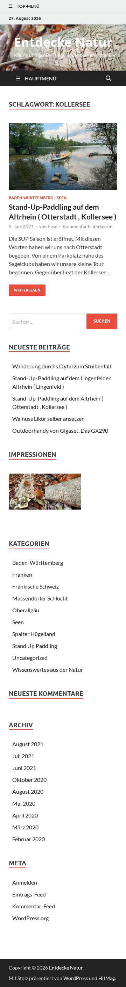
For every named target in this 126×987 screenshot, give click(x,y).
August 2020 (27, 791)
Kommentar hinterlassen (87, 226)
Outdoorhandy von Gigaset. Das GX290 (60, 430)
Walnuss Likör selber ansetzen (48, 418)
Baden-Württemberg (31, 197)
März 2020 (25, 827)
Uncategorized (30, 657)
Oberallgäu (25, 610)
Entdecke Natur (63, 42)
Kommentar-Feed (33, 906)
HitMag (106, 978)
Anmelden (24, 882)
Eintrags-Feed (29, 894)
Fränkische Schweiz (35, 586)
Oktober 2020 (29, 779)
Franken (22, 574)
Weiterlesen (24, 288)
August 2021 (27, 744)
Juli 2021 (23, 755)
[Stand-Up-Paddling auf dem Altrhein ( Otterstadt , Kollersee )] (63, 156)
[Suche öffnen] (108, 79)
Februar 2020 (28, 839)
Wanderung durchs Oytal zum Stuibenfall (61, 366)
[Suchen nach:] (63, 321)
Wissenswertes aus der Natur (47, 669)
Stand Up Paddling (34, 645)
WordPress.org (30, 918)
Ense (52, 226)
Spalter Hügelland (33, 634)
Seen (61, 197)
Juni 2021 (24, 767)
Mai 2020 (23, 803)
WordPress (75, 978)
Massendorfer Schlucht (40, 598)
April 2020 (25, 815)
